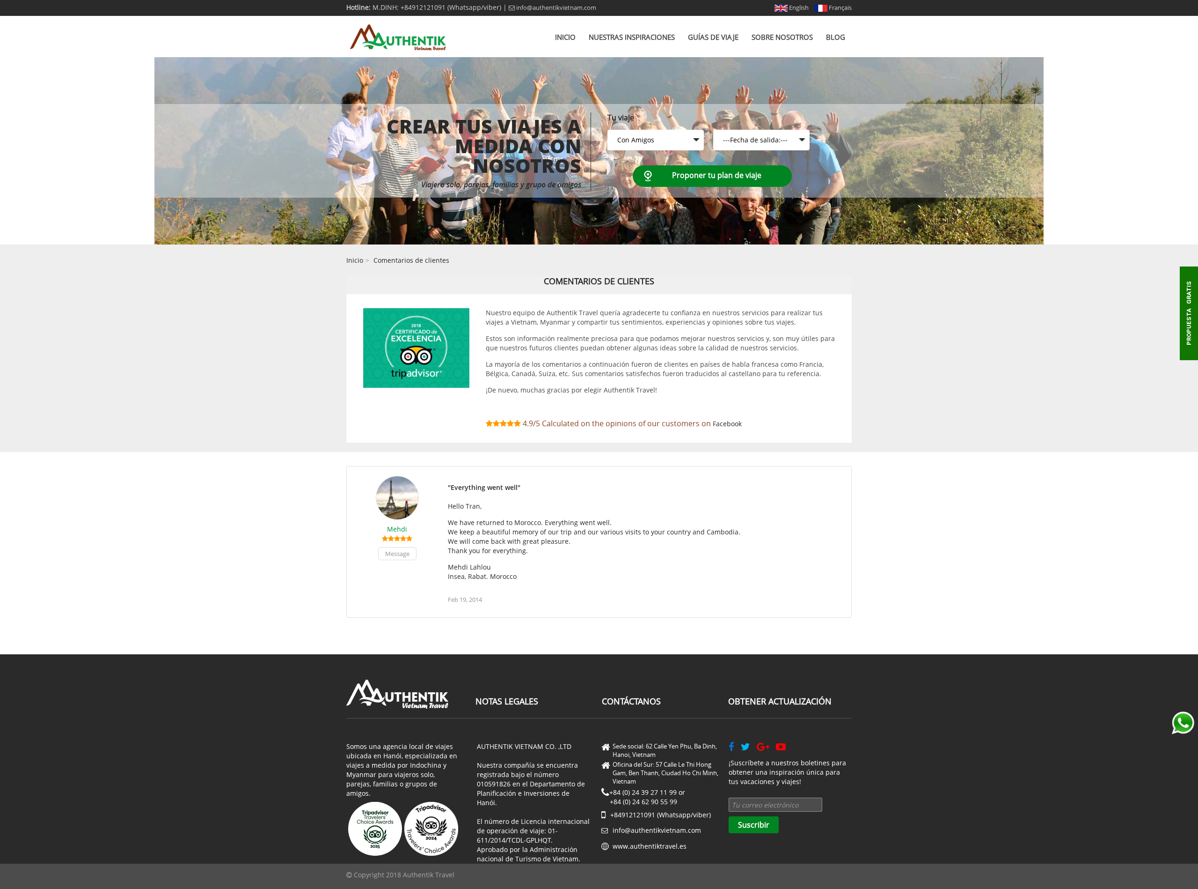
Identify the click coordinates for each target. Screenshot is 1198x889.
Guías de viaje (713, 37)
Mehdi (397, 529)
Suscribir (753, 825)
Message (397, 553)
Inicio (565, 37)
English (798, 7)
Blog (835, 37)
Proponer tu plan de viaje (716, 175)
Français (839, 7)
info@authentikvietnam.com (555, 7)
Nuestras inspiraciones (632, 37)
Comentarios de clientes (411, 260)
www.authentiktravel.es (650, 846)
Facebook (727, 423)
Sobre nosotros (782, 37)
